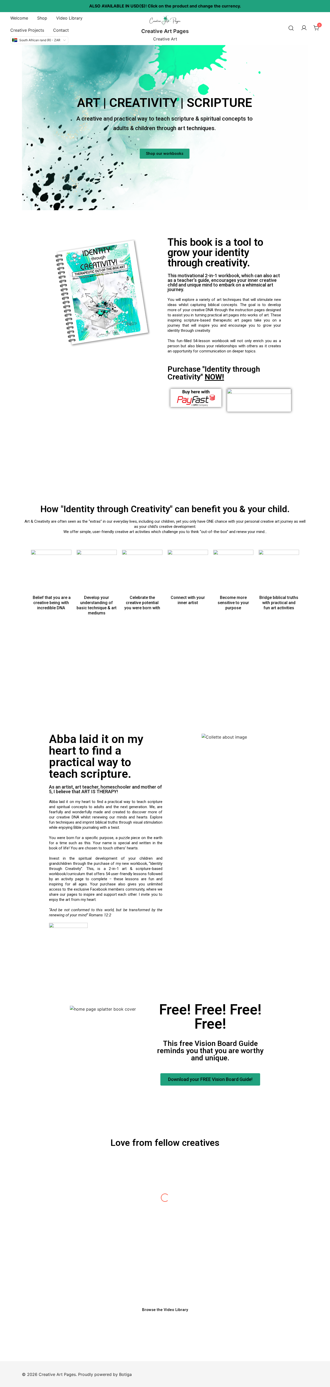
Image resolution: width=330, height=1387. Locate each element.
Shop (42, 18)
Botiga (125, 1374)
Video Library (69, 18)
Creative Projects (27, 30)
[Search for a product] (291, 27)
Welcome (19, 18)
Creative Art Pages (165, 31)
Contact (61, 30)
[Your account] (304, 28)
